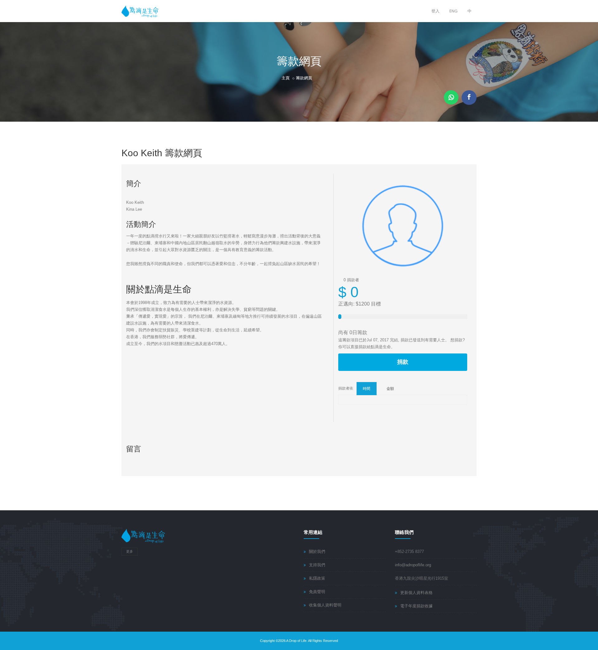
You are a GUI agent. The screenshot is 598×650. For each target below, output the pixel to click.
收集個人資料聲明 (325, 605)
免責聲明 (317, 591)
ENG (453, 11)
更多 (129, 551)
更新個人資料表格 (416, 592)
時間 (366, 388)
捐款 (402, 362)
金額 (390, 388)
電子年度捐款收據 (416, 606)
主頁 (286, 78)
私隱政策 (317, 578)
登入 (435, 11)
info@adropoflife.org (413, 565)
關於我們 (317, 551)
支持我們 (317, 565)
